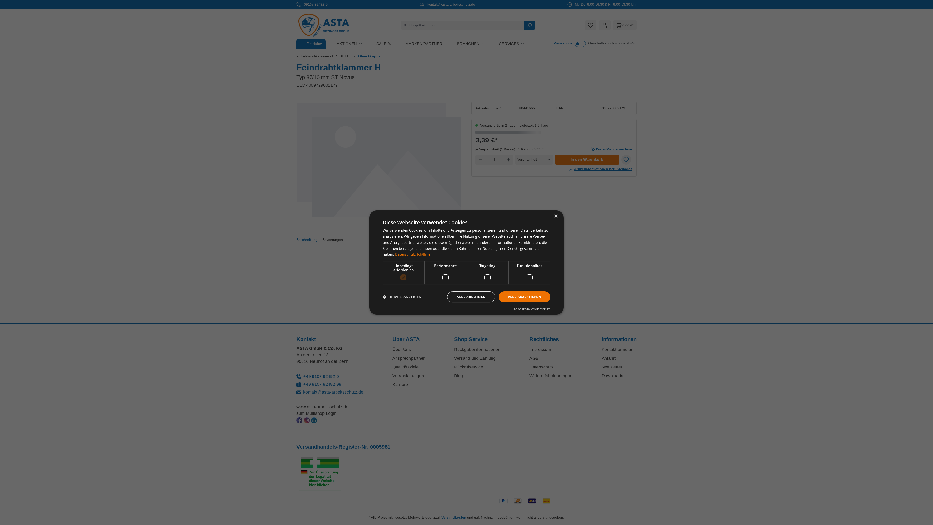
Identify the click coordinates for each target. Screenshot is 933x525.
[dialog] (466, 262)
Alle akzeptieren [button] (524, 296)
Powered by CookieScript (532, 309)
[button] (402, 297)
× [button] (556, 216)
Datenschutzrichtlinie (412, 254)
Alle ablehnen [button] (471, 296)
